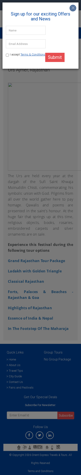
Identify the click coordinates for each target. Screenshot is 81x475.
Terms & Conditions (32, 54)
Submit (55, 57)
